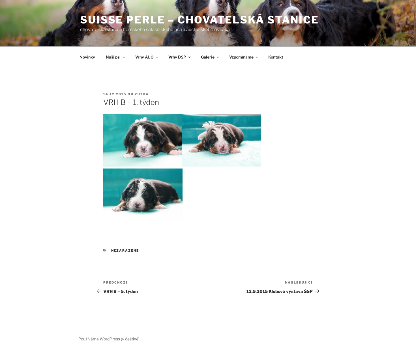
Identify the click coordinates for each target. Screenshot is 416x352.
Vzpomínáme (241, 57)
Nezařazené (125, 250)
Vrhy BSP (177, 57)
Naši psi (113, 57)
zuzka (142, 94)
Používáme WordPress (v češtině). (109, 338)
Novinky (87, 57)
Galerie (208, 57)
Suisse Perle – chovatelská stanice (199, 20)
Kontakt (275, 57)
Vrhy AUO (144, 57)
